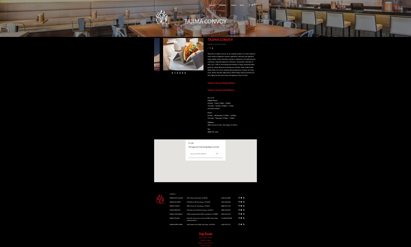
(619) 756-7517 (226, 224)
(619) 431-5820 (226, 198)
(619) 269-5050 (226, 202)
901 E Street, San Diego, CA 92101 (197, 198)
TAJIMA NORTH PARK (176, 224)
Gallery (233, 5)
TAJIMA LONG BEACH (176, 214)
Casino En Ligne (205, 240)
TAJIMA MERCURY (175, 210)
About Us (212, 5)
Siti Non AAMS (205, 246)
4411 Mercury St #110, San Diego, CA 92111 (200, 210)
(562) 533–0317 (226, 214)
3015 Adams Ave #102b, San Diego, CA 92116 (201, 224)
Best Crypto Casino (205, 238)
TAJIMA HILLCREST (175, 202)
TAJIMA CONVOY (175, 206)
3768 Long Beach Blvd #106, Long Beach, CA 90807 (202, 214)
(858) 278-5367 (226, 210)
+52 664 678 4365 (226, 218)
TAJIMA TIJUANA (175, 218)
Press (242, 5)
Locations (222, 5)
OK (217, 154)
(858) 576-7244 (213, 132)
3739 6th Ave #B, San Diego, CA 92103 (198, 202)
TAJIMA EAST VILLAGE (176, 198)
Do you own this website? (198, 154)
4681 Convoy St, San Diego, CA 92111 (198, 206)
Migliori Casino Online (205, 243)
